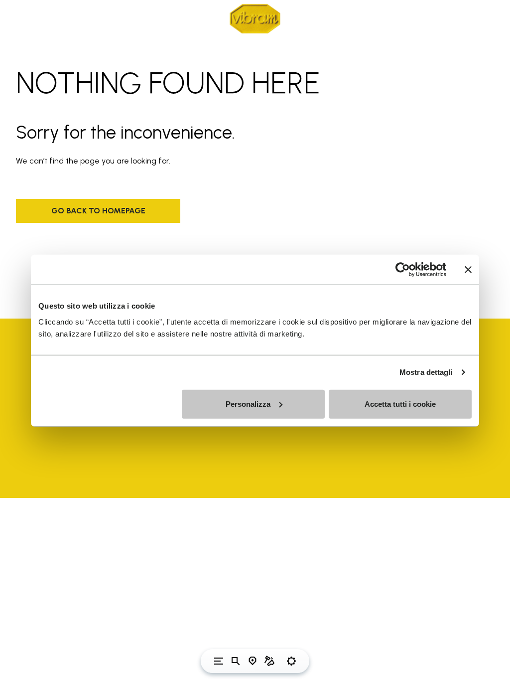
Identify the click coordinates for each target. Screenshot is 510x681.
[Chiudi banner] (468, 269)
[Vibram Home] (255, 18)
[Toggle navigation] (219, 661)
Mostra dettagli (426, 372)
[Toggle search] (236, 661)
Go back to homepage (98, 210)
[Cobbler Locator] (269, 661)
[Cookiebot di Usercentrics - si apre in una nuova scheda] (402, 269)
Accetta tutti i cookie (400, 403)
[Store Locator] (252, 661)
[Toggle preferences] (291, 661)
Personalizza (248, 403)
